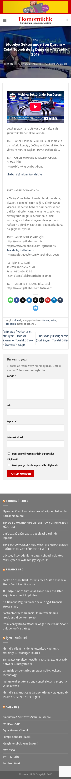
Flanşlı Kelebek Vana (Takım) (20, 743)
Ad (9, 405)
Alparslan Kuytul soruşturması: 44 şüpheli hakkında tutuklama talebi (35, 514)
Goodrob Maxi (11, 763)
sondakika (11, 324)
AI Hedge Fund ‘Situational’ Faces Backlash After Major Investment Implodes (33, 593)
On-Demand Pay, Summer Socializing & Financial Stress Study (33, 604)
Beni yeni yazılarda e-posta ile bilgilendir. (35, 465)
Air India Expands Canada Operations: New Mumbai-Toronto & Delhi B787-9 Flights (35, 695)
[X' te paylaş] (23, 300)
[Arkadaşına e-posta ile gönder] (41, 300)
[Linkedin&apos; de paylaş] (54, 300)
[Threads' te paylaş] (35, 300)
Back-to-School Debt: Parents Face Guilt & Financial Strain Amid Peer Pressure (35, 582)
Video (35, 40)
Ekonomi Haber (17, 501)
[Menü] (5, 20)
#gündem (22, 174)
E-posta (12, 421)
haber (53, 320)
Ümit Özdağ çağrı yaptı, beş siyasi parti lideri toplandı (31, 536)
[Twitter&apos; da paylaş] (29, 300)
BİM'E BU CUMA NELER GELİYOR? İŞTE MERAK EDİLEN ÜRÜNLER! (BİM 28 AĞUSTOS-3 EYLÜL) (35, 547)
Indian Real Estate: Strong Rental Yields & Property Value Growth (35, 684)
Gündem (45, 320)
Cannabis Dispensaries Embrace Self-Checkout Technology (32, 673)
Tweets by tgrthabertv (20, 250)
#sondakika (35, 174)
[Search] (67, 20)
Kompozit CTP (11, 723)
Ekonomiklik (11, 64)
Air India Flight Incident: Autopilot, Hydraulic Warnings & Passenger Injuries (31, 651)
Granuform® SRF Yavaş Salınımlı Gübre (27, 717)
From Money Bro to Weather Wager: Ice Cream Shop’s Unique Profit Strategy (35, 626)
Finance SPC (14, 569)
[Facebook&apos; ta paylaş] (16, 300)
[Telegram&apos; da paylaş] (35, 308)
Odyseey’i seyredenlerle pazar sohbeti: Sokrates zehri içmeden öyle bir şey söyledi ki (33, 558)
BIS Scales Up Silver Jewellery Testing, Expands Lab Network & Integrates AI (35, 662)
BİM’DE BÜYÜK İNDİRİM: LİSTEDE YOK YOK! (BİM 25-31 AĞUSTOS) (35, 525)
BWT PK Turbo (11, 756)
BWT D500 (9, 750)
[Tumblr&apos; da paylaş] (60, 300)
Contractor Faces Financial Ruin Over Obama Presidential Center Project (30, 615)
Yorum (11, 376)
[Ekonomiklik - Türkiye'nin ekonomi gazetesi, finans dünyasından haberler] (35, 20)
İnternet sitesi (15, 437)
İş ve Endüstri (16, 638)
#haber (11, 174)
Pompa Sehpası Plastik (17, 736)
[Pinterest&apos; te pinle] (48, 300)
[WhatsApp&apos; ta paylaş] (10, 300)
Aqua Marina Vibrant (15, 730)
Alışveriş (12, 706)
